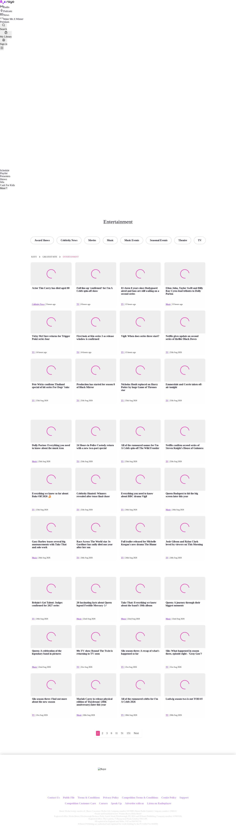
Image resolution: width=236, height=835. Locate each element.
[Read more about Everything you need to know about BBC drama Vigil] (140, 479)
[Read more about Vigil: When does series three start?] (140, 322)
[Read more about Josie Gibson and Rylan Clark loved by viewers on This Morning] (184, 527)
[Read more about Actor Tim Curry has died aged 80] (51, 273)
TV (200, 240)
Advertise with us (134, 803)
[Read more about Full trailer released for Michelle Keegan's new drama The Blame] (140, 527)
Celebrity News (69, 240)
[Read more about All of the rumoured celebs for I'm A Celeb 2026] (140, 684)
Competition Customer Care (80, 803)
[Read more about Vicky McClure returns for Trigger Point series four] (51, 322)
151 (129, 733)
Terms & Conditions (89, 797)
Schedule (4, 170)
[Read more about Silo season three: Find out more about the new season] (51, 684)
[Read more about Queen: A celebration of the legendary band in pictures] (51, 636)
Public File (68, 797)
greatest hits (50, 257)
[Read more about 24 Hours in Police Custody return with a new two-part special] (95, 431)
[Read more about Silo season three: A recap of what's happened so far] (140, 636)
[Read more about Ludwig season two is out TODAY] (184, 684)
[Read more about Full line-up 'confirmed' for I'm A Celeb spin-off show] (95, 273)
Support (183, 797)
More (2, 188)
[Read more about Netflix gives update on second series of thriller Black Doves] (184, 322)
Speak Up (116, 803)
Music (110, 240)
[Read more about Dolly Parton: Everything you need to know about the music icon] (51, 431)
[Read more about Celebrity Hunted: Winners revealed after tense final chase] (95, 479)
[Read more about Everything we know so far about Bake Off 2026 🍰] (51, 479)
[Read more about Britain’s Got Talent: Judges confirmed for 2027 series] (51, 588)
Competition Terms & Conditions (140, 797)
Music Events (131, 240)
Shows (3, 179)
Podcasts (7, 11)
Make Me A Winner (13, 19)
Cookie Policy (168, 797)
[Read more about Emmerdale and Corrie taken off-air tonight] (184, 370)
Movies (92, 240)
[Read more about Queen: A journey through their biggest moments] (184, 588)
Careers (103, 803)
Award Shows (42, 240)
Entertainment (71, 257)
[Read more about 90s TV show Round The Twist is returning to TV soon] (95, 636)
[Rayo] (102, 769)
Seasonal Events (158, 240)
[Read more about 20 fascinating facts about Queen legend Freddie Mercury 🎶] (95, 588)
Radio (6, 7)
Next (136, 733)
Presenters (5, 176)
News (6, 15)
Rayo (34, 257)
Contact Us (54, 797)
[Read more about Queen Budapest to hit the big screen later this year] (184, 479)
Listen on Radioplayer (159, 803)
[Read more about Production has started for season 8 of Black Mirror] (95, 370)
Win (2, 182)
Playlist (3, 173)
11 (116, 733)
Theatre (182, 240)
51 (122, 733)
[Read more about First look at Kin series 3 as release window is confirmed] (95, 322)
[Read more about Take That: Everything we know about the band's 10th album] (140, 588)
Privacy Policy (111, 797)
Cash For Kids (7, 185)
